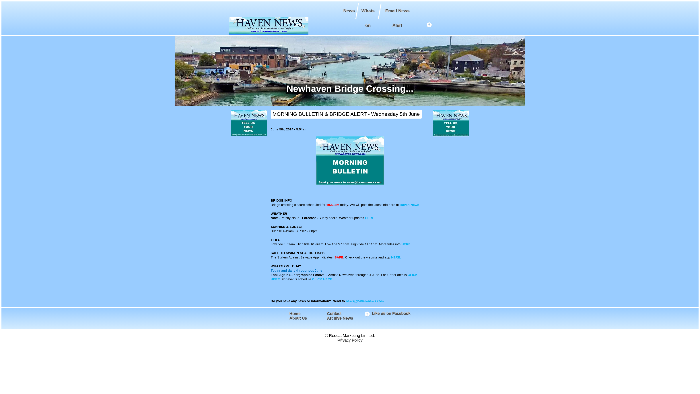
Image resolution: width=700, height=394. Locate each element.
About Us (298, 318)
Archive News (340, 318)
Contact (334, 313)
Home (295, 313)
